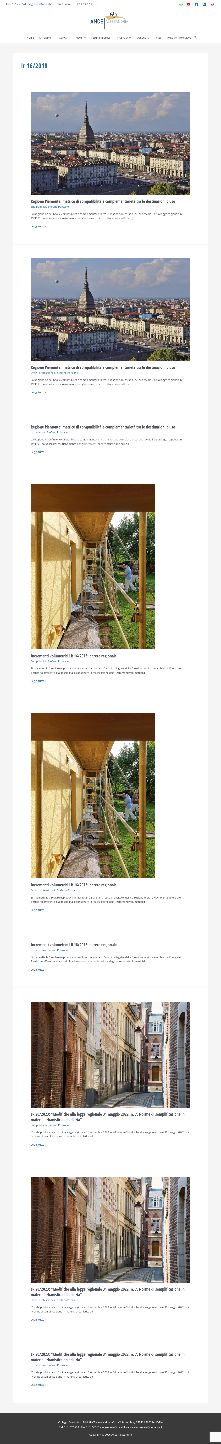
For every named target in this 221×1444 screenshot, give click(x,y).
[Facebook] (197, 4)
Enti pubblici (38, 206)
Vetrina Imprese (100, 37)
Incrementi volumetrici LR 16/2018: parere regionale (74, 656)
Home (30, 37)
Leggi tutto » (38, 226)
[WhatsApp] (181, 4)
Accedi (158, 37)
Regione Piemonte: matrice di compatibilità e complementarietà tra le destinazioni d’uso (103, 201)
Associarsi (143, 37)
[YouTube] (189, 4)
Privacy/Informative (179, 37)
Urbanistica (38, 432)
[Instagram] (212, 4)
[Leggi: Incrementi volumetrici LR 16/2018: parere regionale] (93, 566)
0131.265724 (18, 4)
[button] (195, 37)
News (79, 37)
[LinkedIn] (204, 4)
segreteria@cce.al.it (40, 4)
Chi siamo (45, 37)
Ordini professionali (43, 373)
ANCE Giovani (124, 37)
